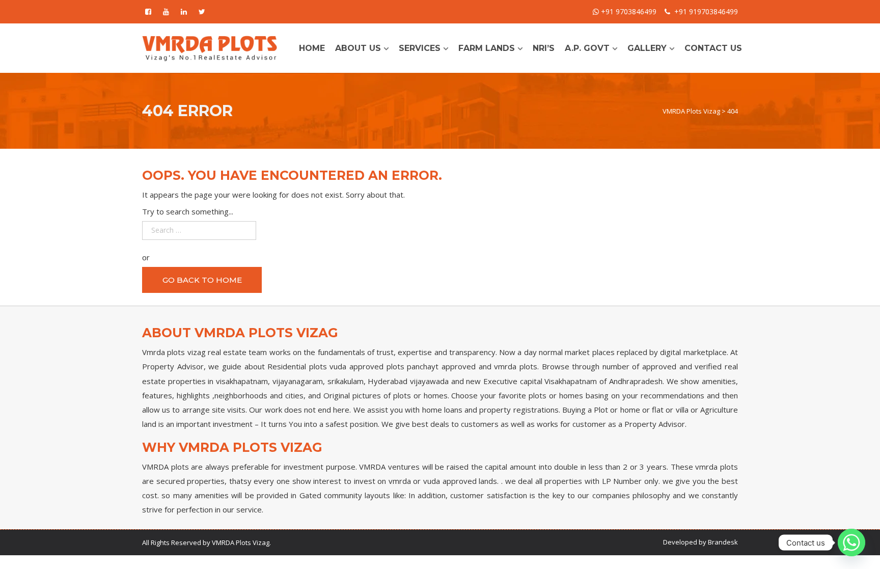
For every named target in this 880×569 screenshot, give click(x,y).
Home (312, 48)
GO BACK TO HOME (202, 280)
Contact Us (713, 48)
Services (420, 48)
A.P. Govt (587, 48)
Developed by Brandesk (700, 542)
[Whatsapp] (851, 542)
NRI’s (544, 48)
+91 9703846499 (627, 11)
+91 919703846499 (706, 11)
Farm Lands (486, 48)
